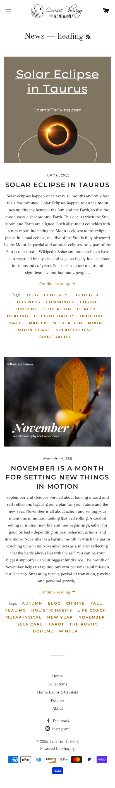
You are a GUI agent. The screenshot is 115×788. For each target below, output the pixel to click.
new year (60, 617)
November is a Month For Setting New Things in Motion (57, 477)
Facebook (60, 720)
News (34, 36)
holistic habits (54, 316)
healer (86, 309)
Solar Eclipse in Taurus (57, 185)
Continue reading (55, 283)
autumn (32, 603)
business (28, 302)
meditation (67, 323)
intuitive (92, 316)
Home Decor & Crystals (57, 692)
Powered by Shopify (57, 748)
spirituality (55, 336)
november (92, 617)
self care (30, 624)
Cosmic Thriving (64, 741)
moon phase (34, 330)
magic (16, 323)
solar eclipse (74, 330)
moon (95, 323)
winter (68, 631)
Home (57, 675)
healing (17, 316)
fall (96, 603)
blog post (57, 295)
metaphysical (24, 617)
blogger (87, 295)
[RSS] (88, 37)
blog (32, 295)
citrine (75, 603)
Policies (57, 700)
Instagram (60, 728)
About (57, 708)
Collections (57, 684)
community (60, 302)
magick (38, 323)
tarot (56, 624)
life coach (92, 610)
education (57, 309)
